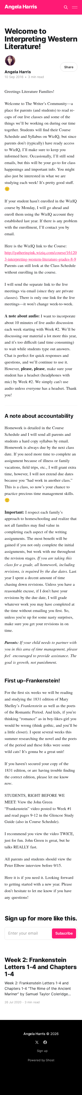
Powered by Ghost (41, 1060)
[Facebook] (45, 1042)
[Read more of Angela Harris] (10, 60)
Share (68, 67)
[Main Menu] (74, 7)
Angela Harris (21, 6)
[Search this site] (65, 7)
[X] (37, 1042)
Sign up (42, 1051)
